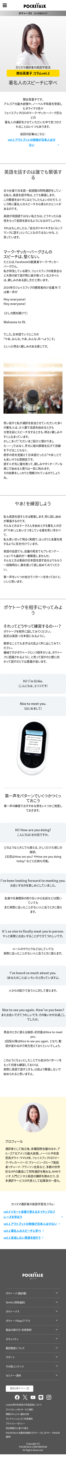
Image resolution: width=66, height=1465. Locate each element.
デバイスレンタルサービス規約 (19, 1409)
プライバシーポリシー (15, 1423)
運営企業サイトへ (18, 1388)
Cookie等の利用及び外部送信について (24, 1404)
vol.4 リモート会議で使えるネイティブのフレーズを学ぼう (29, 1214)
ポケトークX (33, 13)
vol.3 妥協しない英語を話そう (22, 1237)
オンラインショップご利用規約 (19, 1418)
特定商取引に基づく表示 (17, 1428)
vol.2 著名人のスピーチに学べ (22, 1230)
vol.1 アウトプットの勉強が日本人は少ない (31, 142)
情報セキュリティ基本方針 (17, 1414)
